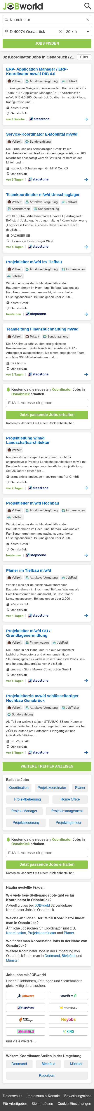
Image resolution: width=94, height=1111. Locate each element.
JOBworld (42, 905)
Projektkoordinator (52, 788)
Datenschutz (12, 1096)
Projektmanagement (67, 811)
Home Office (70, 799)
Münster (12, 960)
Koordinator (19, 57)
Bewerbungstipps (77, 1096)
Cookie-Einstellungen (74, 1104)
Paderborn (47, 1075)
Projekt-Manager (24, 811)
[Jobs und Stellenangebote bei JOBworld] (23, 6)
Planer (80, 788)
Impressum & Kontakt (43, 1096)
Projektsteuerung (26, 822)
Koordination (19, 788)
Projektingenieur (68, 822)
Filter (84, 57)
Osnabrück (57, 57)
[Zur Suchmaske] (87, 6)
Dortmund (52, 956)
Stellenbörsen (42, 1104)
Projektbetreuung (27, 799)
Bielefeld (68, 956)
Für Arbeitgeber (15, 1104)
